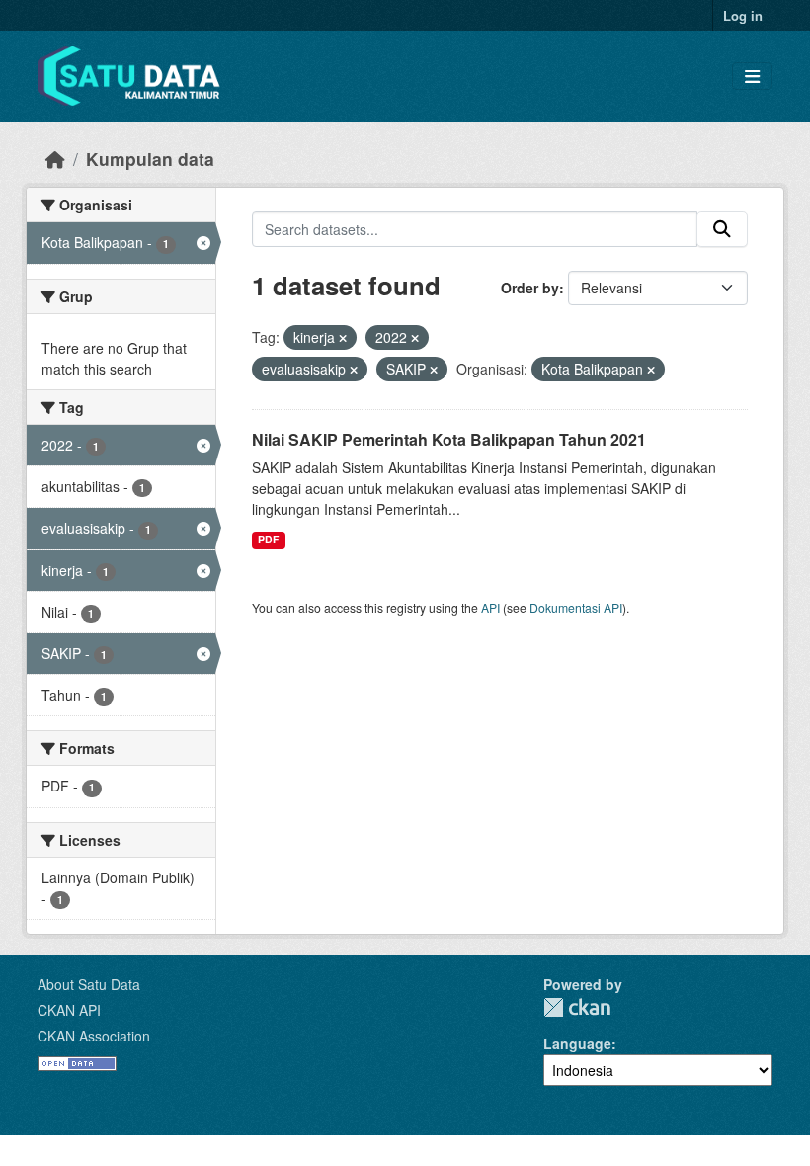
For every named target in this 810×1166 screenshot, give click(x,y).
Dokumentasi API (575, 607)
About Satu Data (89, 984)
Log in (743, 15)
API (490, 607)
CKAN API (69, 1010)
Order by (530, 287)
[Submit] (722, 229)
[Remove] (343, 338)
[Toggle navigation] (752, 76)
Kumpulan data (150, 158)
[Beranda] (55, 158)
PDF (268, 539)
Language (577, 1043)
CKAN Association (94, 1035)
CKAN (576, 1007)
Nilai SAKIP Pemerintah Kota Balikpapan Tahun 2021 (449, 439)
